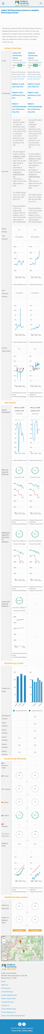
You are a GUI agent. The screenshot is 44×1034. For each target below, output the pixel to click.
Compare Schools (7, 1002)
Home (3, 981)
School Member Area (8, 1009)
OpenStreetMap (39, 960)
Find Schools (5, 988)
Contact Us (5, 1005)
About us (4, 985)
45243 (24, 63)
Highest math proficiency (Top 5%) (18, 95)
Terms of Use (16, 1030)
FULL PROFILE (19, 931)
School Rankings (7, 992)
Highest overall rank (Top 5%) (18, 85)
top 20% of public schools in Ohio (19, 78)
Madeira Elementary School (33, 55)
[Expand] (3, 946)
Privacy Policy (27, 1030)
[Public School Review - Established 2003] (22, 3)
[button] (20, 942)
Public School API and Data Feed (13, 1016)
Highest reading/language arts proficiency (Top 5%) (19, 108)
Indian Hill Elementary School (17, 55)
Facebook (24, 1024)
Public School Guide (8, 998)
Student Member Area (9, 995)
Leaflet (31, 960)
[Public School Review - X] (20, 1024)
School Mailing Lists (8, 1012)
